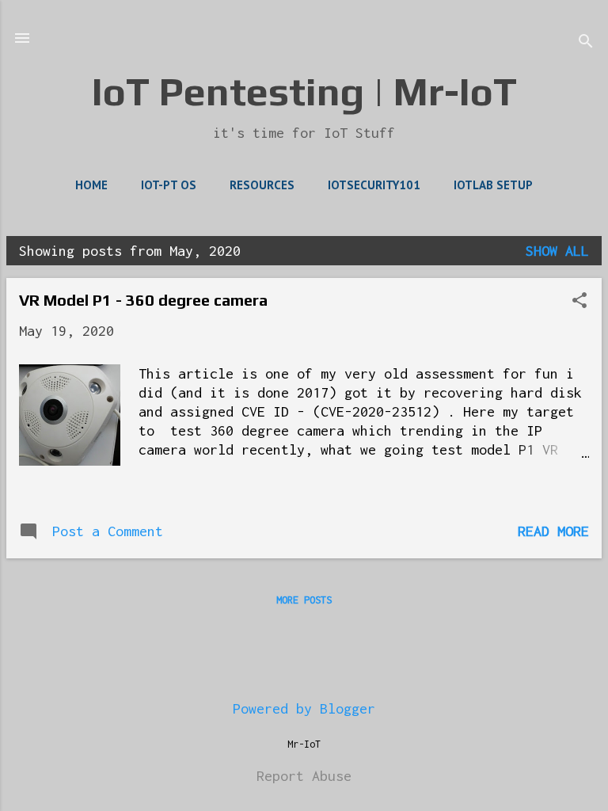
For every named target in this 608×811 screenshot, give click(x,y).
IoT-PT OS (168, 184)
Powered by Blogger (304, 708)
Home (91, 184)
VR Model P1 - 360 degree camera (143, 300)
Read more (553, 531)
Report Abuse (304, 775)
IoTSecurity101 (374, 184)
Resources (262, 184)
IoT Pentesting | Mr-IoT (304, 91)
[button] (579, 302)
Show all (557, 250)
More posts (304, 600)
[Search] (585, 43)
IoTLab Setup (493, 184)
